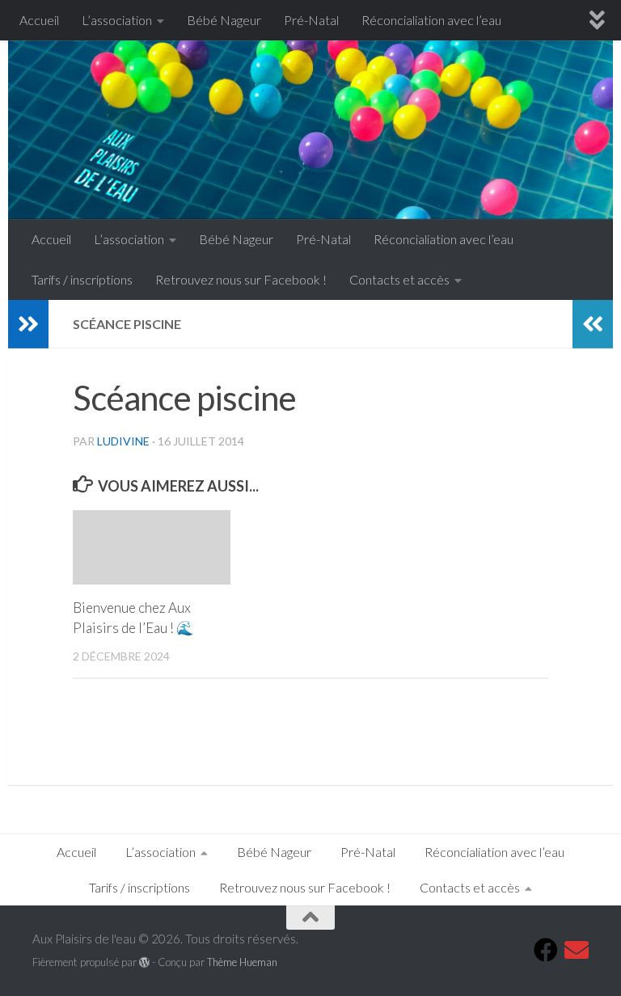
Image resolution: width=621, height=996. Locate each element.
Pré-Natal (311, 19)
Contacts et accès (399, 279)
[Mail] (576, 950)
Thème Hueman (242, 962)
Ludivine (123, 441)
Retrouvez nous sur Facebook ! (241, 279)
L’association (117, 19)
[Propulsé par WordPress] (144, 962)
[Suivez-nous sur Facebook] (546, 950)
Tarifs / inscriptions (82, 279)
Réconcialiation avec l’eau (431, 19)
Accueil (39, 19)
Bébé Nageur (224, 19)
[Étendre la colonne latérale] (28, 324)
